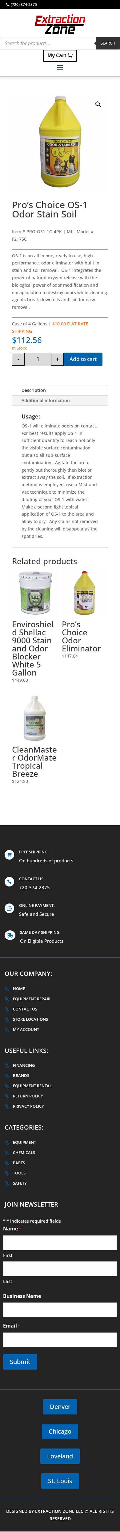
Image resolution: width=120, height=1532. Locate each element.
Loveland (60, 1456)
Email (11, 1325)
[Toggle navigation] (60, 67)
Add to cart (83, 359)
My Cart (56, 55)
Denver (60, 1406)
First (8, 1255)
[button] (98, 104)
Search (108, 43)
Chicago (60, 1431)
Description (34, 390)
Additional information (46, 400)
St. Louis (60, 1481)
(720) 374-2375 (24, 4)
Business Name (22, 1296)
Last (7, 1281)
